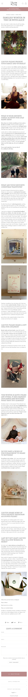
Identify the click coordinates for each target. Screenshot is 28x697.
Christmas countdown (10, 14)
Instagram (12, 612)
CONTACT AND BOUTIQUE (14, 689)
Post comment (14, 662)
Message (3, 646)
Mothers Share (18, 14)
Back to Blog (15, 674)
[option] (14, 9)
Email (2, 639)
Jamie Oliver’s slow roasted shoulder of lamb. (11, 317)
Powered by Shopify (14, 695)
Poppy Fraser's (4, 225)
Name (2, 632)
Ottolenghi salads (17, 309)
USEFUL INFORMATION (14, 681)
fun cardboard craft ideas (7, 149)
